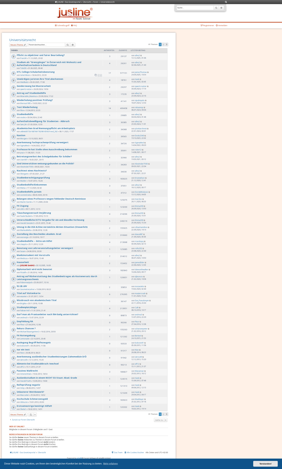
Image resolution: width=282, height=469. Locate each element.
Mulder (23, 181)
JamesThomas (141, 72)
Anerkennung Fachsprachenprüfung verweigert (42, 142)
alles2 (137, 55)
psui (22, 152)
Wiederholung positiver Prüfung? (35, 100)
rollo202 (138, 248)
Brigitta (23, 303)
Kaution (21, 135)
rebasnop (139, 107)
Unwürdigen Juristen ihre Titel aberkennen (40, 78)
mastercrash (140, 293)
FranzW (23, 58)
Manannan (139, 371)
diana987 (139, 234)
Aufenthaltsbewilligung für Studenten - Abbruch (43, 121)
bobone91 (24, 345)
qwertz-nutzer (26, 89)
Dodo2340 (139, 135)
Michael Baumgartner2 (29, 331)
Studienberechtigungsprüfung (33, 177)
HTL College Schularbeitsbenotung (36, 71)
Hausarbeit (23, 262)
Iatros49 (23, 360)
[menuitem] (226, 2)
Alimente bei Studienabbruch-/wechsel (38, 363)
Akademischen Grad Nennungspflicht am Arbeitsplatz (46, 128)
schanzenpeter (141, 328)
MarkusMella (25, 230)
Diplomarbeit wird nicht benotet (34, 269)
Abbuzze (24, 402)
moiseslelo (139, 286)
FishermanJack (26, 282)
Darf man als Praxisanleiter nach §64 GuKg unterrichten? (47, 314)
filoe (22, 110)
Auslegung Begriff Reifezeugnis (34, 342)
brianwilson (140, 178)
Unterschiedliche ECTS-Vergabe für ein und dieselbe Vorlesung (50, 219)
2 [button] (163, 44)
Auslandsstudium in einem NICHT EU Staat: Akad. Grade (47, 377)
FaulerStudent (26, 216)
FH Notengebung (26, 335)
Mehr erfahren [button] (110, 463)
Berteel (138, 335)
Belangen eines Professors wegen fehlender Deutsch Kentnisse (51, 198)
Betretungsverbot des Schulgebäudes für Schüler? (44, 156)
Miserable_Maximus (28, 96)
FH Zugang (22, 205)
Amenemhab (25, 374)
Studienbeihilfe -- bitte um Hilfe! (34, 240)
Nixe (22, 353)
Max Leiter (24, 395)
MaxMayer (139, 399)
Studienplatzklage (27, 307)
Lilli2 (22, 209)
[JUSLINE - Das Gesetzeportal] (75, 13)
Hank (137, 79)
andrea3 (23, 317)
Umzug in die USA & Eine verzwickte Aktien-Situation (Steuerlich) (52, 226)
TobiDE (23, 68)
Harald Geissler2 (27, 223)
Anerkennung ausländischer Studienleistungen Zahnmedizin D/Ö (52, 356)
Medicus (23, 258)
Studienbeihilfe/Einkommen (32, 184)
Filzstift (23, 272)
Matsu (22, 188)
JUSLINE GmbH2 (27, 265)
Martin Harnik (26, 202)
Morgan (23, 138)
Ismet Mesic (25, 75)
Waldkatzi (24, 82)
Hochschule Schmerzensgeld (32, 398)
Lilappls (23, 244)
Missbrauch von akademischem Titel (36, 300)
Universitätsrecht (22, 40)
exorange (24, 237)
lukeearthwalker (141, 269)
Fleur (22, 324)
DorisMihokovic (141, 192)
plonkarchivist (141, 128)
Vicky (22, 388)
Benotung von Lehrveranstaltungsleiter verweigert (45, 248)
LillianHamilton (141, 227)
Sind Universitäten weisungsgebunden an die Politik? (45, 163)
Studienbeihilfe (25, 114)
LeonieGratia (25, 195)
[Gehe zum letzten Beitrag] (141, 55)
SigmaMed (24, 145)
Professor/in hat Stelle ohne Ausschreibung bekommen (47, 149)
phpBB (79, 458)
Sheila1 (23, 409)
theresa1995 (25, 103)
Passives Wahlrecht (27, 370)
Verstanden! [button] (266, 464)
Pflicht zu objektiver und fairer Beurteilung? (41, 55)
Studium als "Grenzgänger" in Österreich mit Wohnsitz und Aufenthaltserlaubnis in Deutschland (49, 64)
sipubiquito (140, 100)
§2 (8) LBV (22, 286)
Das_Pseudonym (142, 300)
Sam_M (23, 124)
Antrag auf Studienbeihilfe (31, 92)
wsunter (23, 296)
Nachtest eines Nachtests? (32, 170)
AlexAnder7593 (26, 166)
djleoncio (139, 276)
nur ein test (23, 349)
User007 (23, 159)
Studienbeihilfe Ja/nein (29, 191)
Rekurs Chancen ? (26, 328)
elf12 (22, 367)
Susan (22, 251)
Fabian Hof (24, 310)
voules (23, 117)
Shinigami (24, 174)
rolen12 (138, 149)
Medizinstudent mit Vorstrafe (33, 255)
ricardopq (139, 241)
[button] (166, 44)
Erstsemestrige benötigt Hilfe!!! (34, 405)
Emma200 (139, 206)
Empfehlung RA (25, 321)
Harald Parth (25, 381)
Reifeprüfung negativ (28, 384)
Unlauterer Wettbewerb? (30, 391)
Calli (137, 307)
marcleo (138, 199)
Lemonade (24, 338)
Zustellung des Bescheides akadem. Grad (39, 233)
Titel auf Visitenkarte (28, 293)
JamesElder (139, 262)
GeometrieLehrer (27, 289)
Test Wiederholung (27, 107)
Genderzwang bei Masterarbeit (34, 85)
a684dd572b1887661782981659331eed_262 (39, 131)
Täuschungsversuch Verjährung (34, 212)
